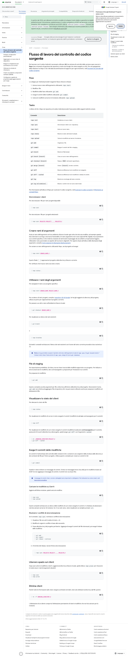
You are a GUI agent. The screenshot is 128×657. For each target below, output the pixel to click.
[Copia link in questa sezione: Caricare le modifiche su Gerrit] (56, 487)
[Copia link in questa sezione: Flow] (35, 78)
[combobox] (92, 2)
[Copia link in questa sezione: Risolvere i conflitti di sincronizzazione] (62, 513)
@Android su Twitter (65, 629)
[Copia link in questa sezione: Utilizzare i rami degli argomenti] (62, 280)
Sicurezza (34, 11)
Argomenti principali (48, 11)
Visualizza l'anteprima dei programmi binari (37, 637)
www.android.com (99, 637)
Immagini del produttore (32, 640)
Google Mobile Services (100, 640)
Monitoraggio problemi (100, 646)
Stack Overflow (98, 643)
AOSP (30, 48)
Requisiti (28, 632)
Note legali (52, 653)
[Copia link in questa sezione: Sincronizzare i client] (47, 197)
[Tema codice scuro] (100, 206)
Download (28, 635)
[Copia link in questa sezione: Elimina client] (44, 586)
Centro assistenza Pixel (100, 632)
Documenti (18, 2)
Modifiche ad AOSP (60, 29)
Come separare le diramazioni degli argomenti (56, 243)
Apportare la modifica (40, 480)
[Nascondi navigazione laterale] (21, 654)
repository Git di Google (62, 298)
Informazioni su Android (32, 653)
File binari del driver (31, 643)
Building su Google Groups (67, 643)
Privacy (65, 653)
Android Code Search (35, 2)
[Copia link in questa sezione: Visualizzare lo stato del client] (60, 399)
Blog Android (63, 635)
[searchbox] (11, 16)
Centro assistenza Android (101, 629)
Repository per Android (32, 629)
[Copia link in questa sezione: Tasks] (36, 105)
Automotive (92, 11)
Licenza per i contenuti (78, 614)
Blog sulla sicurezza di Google (68, 637)
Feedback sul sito (74, 653)
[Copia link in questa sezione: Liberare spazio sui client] (55, 562)
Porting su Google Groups (67, 646)
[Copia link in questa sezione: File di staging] (44, 364)
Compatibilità (63, 11)
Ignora (110, 26)
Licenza (59, 653)
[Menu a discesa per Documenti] (24, 2)
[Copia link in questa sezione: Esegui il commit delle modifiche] (63, 450)
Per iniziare (22, 11)
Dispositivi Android (78, 11)
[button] (10, 27)
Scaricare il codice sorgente (84, 190)
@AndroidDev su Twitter (66, 632)
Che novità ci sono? (8, 11)
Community (44, 653)
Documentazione (8, 7)
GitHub (27, 646)
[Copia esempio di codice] (102, 206)
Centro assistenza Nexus (100, 635)
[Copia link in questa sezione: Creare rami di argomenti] (56, 231)
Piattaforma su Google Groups (68, 640)
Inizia (120, 26)
